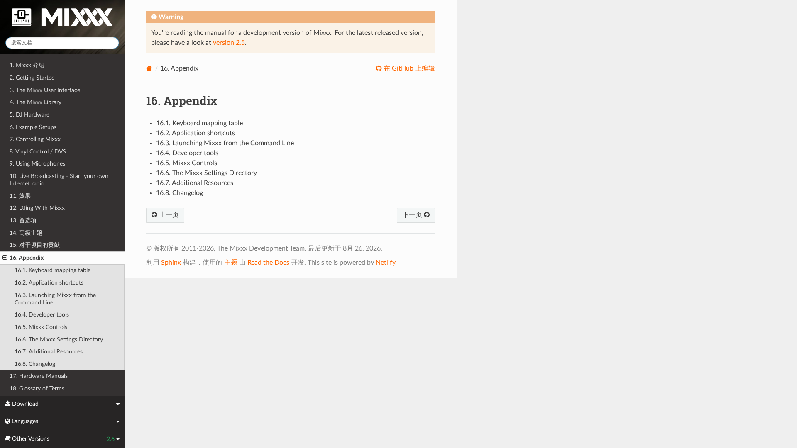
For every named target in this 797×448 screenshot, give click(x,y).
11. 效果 (20, 196)
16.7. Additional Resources (49, 351)
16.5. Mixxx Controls (41, 327)
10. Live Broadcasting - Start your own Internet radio (59, 180)
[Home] (149, 68)
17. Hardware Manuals (39, 376)
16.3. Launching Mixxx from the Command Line (55, 299)
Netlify (385, 262)
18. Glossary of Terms (37, 388)
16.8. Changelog (35, 364)
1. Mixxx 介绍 (27, 65)
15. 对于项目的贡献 (35, 245)
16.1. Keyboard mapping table (52, 270)
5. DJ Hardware (29, 115)
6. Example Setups (33, 127)
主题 (230, 262)
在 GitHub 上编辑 (408, 68)
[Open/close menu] (4, 258)
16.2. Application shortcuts (49, 283)
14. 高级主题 (26, 233)
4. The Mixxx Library (35, 102)
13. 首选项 (23, 220)
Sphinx (171, 262)
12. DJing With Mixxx (37, 208)
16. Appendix (27, 258)
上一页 (168, 215)
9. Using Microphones (37, 164)
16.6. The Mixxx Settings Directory (59, 339)
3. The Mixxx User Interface (45, 90)
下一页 (413, 215)
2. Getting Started (32, 78)
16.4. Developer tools (42, 315)
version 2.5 (229, 42)
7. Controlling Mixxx (35, 139)
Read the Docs (268, 262)
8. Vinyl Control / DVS (38, 152)
